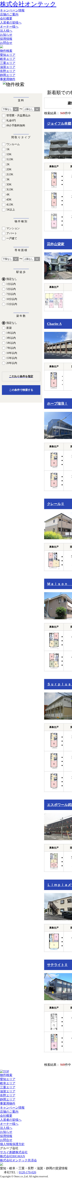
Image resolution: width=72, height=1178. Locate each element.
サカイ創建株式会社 (14, 1152)
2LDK (9, 174)
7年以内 (11, 348)
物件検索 (6, 50)
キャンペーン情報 (12, 10)
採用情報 (6, 38)
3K (8, 179)
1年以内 (11, 332)
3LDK (9, 189)
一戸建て (11, 238)
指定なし (11, 279)
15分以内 (11, 304)
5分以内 (11, 289)
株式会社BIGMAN (12, 1156)
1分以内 (11, 284)
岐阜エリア (7, 58)
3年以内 (11, 337)
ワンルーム (13, 144)
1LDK (9, 159)
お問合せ (6, 42)
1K (8, 149)
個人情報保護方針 (12, 1144)
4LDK (9, 204)
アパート (11, 233)
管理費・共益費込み (18, 115)
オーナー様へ (9, 26)
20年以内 (11, 363)
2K (8, 164)
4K (8, 194)
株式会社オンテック (28, 4)
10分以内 (11, 299)
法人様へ (6, 30)
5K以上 (10, 209)
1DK (9, 154)
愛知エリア (7, 54)
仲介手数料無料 (15, 125)
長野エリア (7, 71)
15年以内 (11, 358)
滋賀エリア (7, 67)
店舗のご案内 (9, 14)
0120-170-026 (27, 1172)
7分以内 (11, 294)
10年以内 (11, 353)
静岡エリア (7, 75)
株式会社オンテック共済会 (18, 1160)
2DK (9, 169)
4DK (9, 199)
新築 (9, 327)
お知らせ (6, 34)
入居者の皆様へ (11, 22)
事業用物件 (7, 79)
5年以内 (11, 343)
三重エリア (7, 63)
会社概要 (6, 18)
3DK (9, 184)
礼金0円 (11, 120)
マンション (13, 228)
